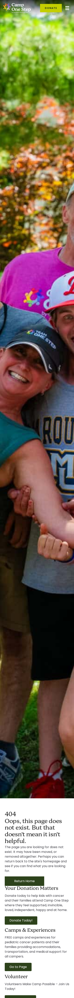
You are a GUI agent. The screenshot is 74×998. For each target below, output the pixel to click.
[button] (21, 920)
